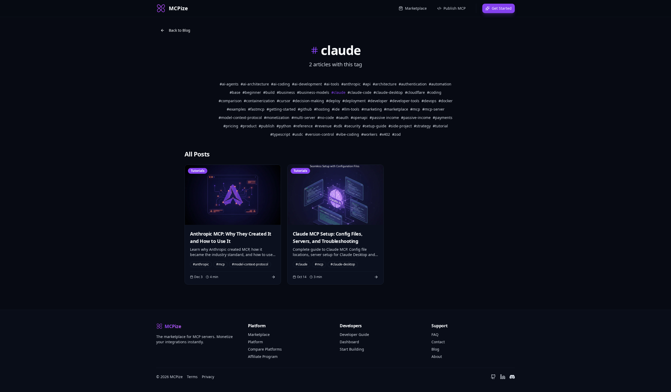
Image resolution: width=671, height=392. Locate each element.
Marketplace (416, 8)
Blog (435, 349)
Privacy (208, 376)
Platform (255, 341)
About (436, 356)
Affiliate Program (263, 356)
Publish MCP (454, 8)
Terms (192, 376)
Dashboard (349, 341)
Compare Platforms (265, 349)
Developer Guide (354, 334)
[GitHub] (493, 376)
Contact (438, 341)
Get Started (502, 8)
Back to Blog (179, 30)
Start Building (352, 349)
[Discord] (512, 376)
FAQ (435, 334)
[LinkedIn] (502, 376)
